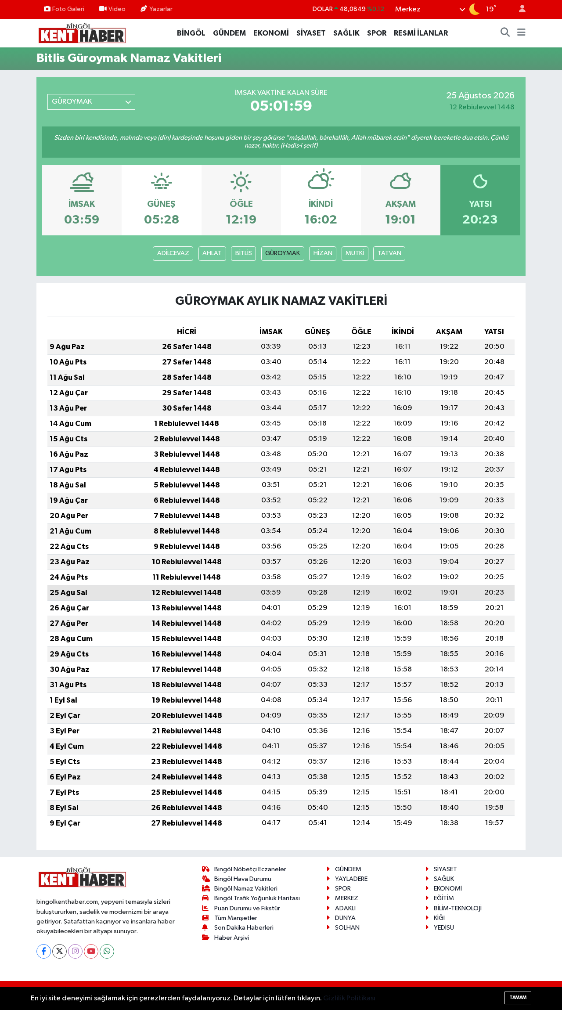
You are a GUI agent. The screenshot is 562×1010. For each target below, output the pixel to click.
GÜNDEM (229, 33)
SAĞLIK (346, 33)
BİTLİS (243, 253)
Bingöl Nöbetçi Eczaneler (250, 869)
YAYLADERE (351, 879)
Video (117, 9)
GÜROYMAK (282, 253)
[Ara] (505, 33)
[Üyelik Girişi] (519, 9)
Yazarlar (161, 9)
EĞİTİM (444, 898)
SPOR (376, 33)
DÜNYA (345, 918)
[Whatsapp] (107, 951)
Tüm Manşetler (235, 918)
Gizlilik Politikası (349, 998)
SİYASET (311, 33)
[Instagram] (75, 951)
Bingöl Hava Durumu (242, 879)
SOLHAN (347, 927)
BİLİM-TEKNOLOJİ (458, 908)
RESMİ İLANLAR (421, 33)
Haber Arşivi (231, 937)
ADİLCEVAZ (173, 253)
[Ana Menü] (521, 33)
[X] (59, 951)
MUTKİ (355, 253)
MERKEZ (346, 898)
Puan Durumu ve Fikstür (247, 908)
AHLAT (212, 253)
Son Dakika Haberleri (244, 927)
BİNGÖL (191, 33)
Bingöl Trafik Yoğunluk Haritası (257, 898)
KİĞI (439, 918)
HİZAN (322, 253)
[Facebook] (43, 951)
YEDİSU (444, 927)
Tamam (517, 997)
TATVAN (389, 253)
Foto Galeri (68, 9)
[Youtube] (91, 951)
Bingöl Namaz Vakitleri (245, 888)
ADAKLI (345, 908)
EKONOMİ (271, 33)
